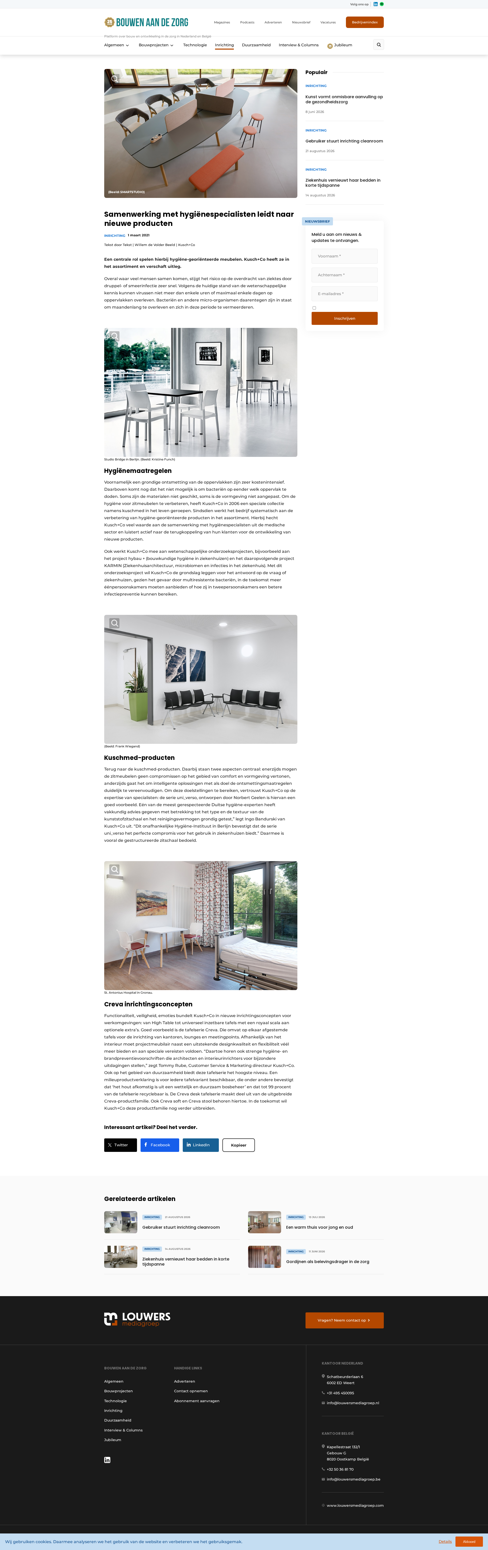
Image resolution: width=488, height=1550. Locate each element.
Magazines (222, 22)
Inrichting (224, 44)
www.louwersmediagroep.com (355, 1505)
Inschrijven (344, 318)
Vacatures (328, 22)
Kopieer (238, 1145)
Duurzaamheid (256, 44)
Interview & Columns (299, 44)
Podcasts (247, 22)
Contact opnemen (191, 1391)
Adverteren (273, 22)
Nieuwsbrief (301, 22)
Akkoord (469, 1542)
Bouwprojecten (154, 44)
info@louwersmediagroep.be (353, 1479)
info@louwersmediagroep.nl (353, 1403)
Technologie (195, 44)
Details (445, 1541)
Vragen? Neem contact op (342, 1320)
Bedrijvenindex (365, 22)
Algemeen (114, 44)
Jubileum (342, 44)
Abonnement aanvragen (197, 1401)
